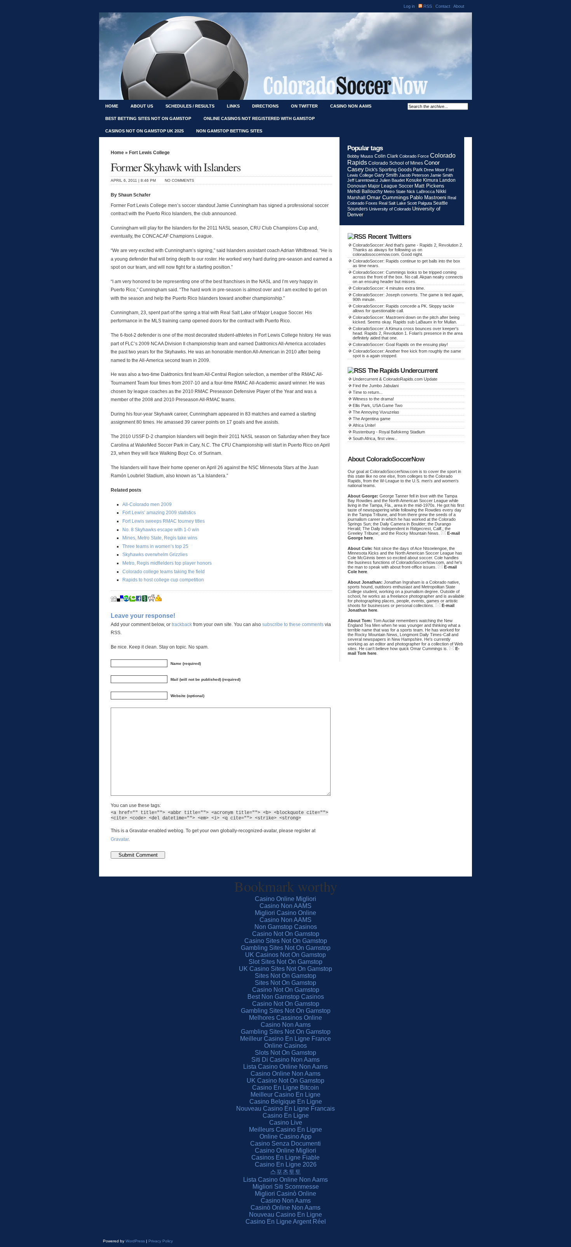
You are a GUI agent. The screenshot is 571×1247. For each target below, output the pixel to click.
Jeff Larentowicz (362, 180)
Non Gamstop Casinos (285, 927)
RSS (427, 6)
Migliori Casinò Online (285, 1193)
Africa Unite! (364, 425)
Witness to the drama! (373, 399)
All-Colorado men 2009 (147, 504)
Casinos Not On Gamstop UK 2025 (144, 131)
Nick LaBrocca (421, 191)
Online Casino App (285, 1136)
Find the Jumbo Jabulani (376, 385)
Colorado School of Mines (395, 162)
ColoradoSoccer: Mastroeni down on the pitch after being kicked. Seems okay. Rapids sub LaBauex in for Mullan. (406, 319)
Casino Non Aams (350, 106)
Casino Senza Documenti (285, 1143)
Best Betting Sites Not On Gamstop (148, 118)
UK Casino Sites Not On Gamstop (285, 968)
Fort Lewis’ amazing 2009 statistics (159, 512)
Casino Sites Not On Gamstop (285, 940)
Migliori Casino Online (285, 913)
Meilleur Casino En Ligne (285, 1094)
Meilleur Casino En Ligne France (285, 1038)
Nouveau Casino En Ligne (285, 1214)
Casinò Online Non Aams (285, 1207)
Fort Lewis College (149, 152)
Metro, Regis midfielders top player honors (167, 563)
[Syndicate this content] (357, 236)
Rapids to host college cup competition (163, 580)
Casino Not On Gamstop (285, 933)
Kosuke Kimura (422, 180)
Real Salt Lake (392, 203)
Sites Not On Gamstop (285, 975)
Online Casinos (285, 1045)
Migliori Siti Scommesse (285, 1186)
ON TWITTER (304, 106)
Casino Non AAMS (285, 906)
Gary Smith (386, 174)
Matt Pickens (429, 186)
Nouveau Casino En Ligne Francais (285, 1108)
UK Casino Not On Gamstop (285, 1080)
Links (233, 106)
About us (142, 106)
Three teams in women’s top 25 (155, 546)
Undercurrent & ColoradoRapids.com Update (395, 379)
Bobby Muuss (360, 156)
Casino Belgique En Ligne (285, 1101)
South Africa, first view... (375, 438)
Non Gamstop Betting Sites (229, 131)
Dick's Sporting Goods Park (394, 169)
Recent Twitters (389, 236)
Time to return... (368, 392)
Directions (265, 106)
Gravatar (120, 839)
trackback (182, 624)
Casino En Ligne (286, 1115)
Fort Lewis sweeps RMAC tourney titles (163, 521)
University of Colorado (390, 209)
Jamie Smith (441, 175)
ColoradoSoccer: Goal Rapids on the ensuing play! (400, 344)
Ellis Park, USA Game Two (377, 405)
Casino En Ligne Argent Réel (285, 1221)
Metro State (395, 191)
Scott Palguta (419, 203)
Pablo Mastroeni (428, 197)
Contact (443, 6)
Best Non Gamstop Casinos (285, 996)
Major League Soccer (390, 185)
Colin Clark (386, 155)
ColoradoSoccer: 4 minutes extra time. (389, 288)
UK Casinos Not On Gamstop (285, 954)
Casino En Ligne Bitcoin (285, 1087)
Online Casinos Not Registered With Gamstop (259, 118)
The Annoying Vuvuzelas (376, 412)
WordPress (135, 1241)
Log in (409, 6)
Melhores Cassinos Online (285, 1017)
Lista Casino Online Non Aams (285, 1066)
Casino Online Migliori (285, 899)
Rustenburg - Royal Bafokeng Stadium (389, 432)
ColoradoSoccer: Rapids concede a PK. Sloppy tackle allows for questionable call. (403, 308)
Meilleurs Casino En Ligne (285, 1129)
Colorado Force (414, 156)
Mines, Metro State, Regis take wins (159, 538)
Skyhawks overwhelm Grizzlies (155, 554)
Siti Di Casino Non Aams (285, 1059)
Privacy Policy (160, 1241)
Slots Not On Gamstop (285, 1052)
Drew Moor (434, 169)
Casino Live (285, 1122)
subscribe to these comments (293, 624)
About (458, 6)
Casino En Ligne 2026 (286, 1164)
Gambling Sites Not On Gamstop (286, 947)
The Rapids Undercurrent (403, 370)
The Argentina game (371, 418)
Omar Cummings (388, 197)
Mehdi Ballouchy (365, 191)
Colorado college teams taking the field (163, 571)
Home (111, 106)
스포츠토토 (285, 1172)
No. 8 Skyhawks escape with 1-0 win (160, 529)
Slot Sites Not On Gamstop (285, 961)
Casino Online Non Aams (285, 1073)
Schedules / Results (189, 106)
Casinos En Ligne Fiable (285, 1157)
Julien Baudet (392, 180)
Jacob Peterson (414, 175)
